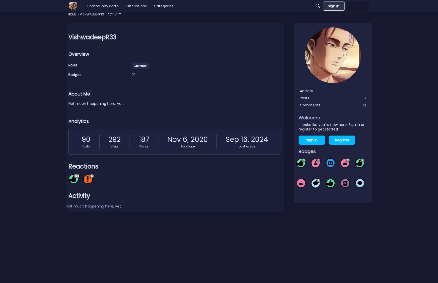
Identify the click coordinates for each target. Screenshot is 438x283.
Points (144, 146)
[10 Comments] (316, 183)
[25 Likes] (360, 163)
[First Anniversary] (301, 183)
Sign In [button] (312, 140)
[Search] (317, 6)
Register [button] (342, 140)
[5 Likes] (330, 183)
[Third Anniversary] (316, 163)
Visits (115, 146)
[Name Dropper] (345, 183)
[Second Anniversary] (345, 163)
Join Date (187, 146)
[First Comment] (360, 183)
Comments (333, 105)
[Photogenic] (330, 163)
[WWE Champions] (73, 6)
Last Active (247, 146)
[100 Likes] (301, 163)
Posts (86, 146)
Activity (306, 90)
